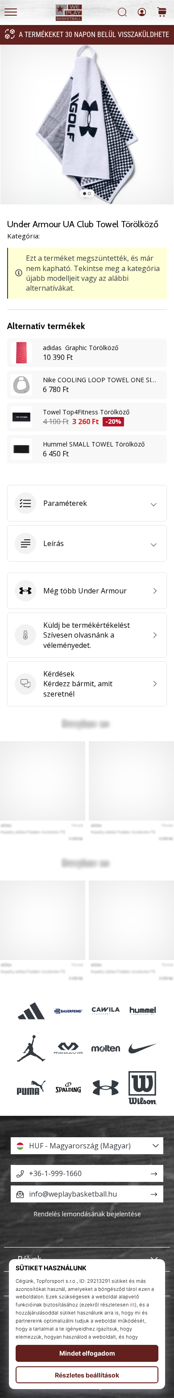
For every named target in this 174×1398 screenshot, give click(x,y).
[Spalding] (68, 1088)
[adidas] (31, 1011)
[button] (87, 503)
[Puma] (31, 1088)
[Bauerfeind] (68, 1011)
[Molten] (105, 1048)
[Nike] (142, 1048)
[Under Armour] (105, 1088)
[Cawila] (105, 1011)
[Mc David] (68, 1048)
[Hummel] (142, 1011)
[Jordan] (31, 1048)
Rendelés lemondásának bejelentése (87, 1214)
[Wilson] (142, 1088)
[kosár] (162, 13)
